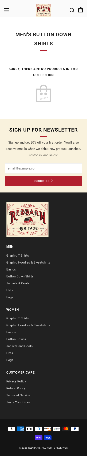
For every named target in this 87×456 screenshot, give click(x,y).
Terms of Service (18, 395)
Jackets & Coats (18, 283)
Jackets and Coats (19, 346)
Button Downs (16, 339)
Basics (11, 269)
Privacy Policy (16, 381)
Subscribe (41, 181)
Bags (9, 297)
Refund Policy (16, 388)
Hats (9, 290)
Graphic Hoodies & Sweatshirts (28, 262)
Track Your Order (18, 402)
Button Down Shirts (20, 276)
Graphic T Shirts (17, 255)
